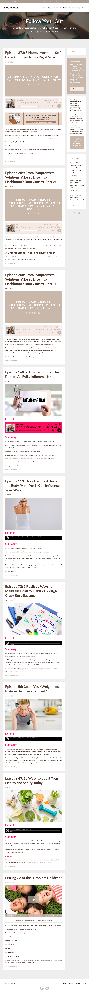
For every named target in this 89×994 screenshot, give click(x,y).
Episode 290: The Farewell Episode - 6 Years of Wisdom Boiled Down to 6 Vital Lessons (76, 168)
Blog (49, 7)
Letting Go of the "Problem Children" (33, 878)
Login (84, 7)
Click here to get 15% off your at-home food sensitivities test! (77, 142)
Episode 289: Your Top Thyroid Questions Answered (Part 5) (77, 183)
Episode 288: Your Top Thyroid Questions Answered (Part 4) (77, 198)
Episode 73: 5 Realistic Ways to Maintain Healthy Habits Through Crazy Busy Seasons (31, 591)
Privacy (71, 983)
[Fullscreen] (60, 915)
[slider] (32, 915)
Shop (78, 7)
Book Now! (77, 89)
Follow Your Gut (10, 7)
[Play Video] (7, 915)
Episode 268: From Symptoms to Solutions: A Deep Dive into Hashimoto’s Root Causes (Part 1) (30, 279)
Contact (55, 7)
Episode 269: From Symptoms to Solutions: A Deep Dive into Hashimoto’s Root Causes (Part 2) (30, 177)
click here (36, 246)
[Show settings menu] (57, 915)
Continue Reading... (11, 161)
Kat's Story (63, 7)
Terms (65, 983)
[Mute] (53, 915)
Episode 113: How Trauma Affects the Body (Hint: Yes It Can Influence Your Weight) (32, 485)
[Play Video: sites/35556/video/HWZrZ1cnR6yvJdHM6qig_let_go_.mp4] (33, 899)
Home (44, 7)
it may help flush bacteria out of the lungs (41, 862)
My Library (72, 7)
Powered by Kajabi (80, 983)
